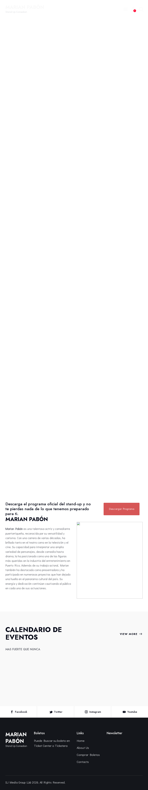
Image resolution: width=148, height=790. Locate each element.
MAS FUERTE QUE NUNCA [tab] (22, 649)
